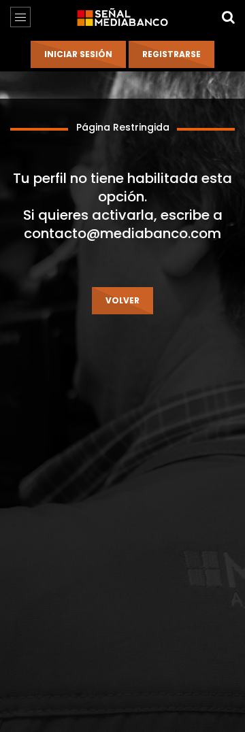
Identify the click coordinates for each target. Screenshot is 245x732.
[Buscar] (228, 17)
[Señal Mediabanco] (122, 17)
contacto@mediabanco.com (122, 233)
